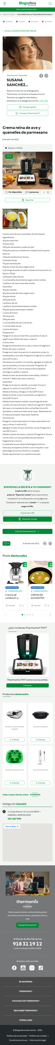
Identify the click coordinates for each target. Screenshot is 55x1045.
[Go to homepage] (27, 3)
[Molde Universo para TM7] (14, 757)
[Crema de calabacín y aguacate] (15, 574)
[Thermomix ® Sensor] (40, 757)
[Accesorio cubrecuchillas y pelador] (14, 714)
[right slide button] (49, 614)
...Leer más (43, 101)
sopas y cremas (9, 14)
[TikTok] (41, 968)
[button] (50, 4)
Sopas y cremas (12, 588)
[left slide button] (5, 614)
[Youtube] (23, 968)
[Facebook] (14, 968)
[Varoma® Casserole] (40, 714)
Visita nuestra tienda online (26, 9)
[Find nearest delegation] (5, 4)
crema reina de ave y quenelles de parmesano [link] (34, 14)
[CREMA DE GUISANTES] (40, 574)
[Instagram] (32, 968)
